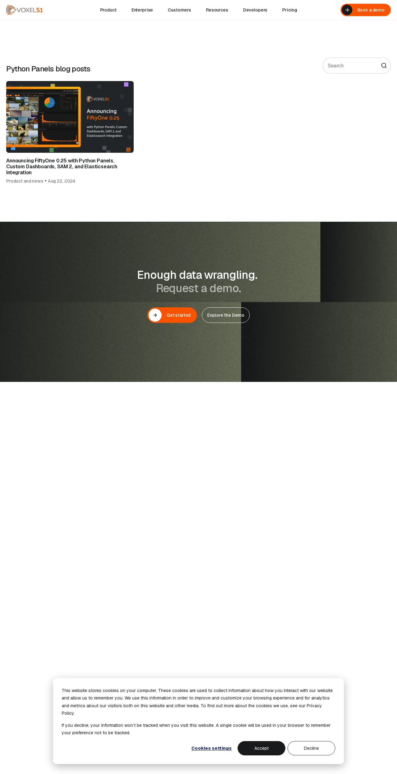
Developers (255, 10)
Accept (261, 748)
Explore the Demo (225, 315)
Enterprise (142, 10)
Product (108, 10)
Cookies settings (211, 748)
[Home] (24, 10)
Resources (217, 10)
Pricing (289, 10)
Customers (179, 10)
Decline (311, 748)
